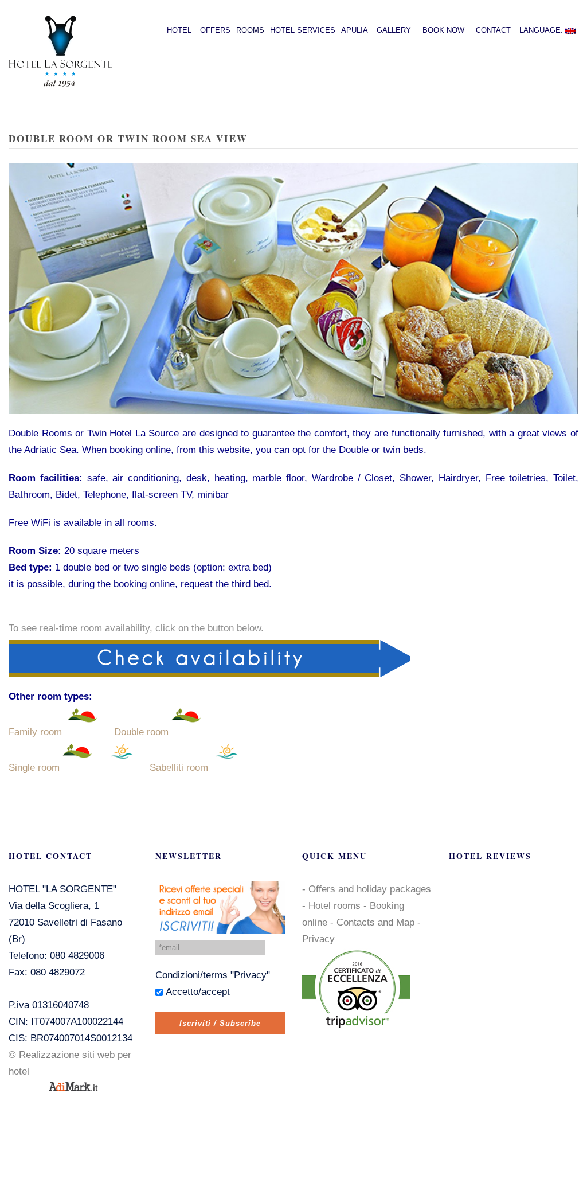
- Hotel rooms (331, 905)
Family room (35, 732)
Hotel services (302, 30)
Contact (493, 30)
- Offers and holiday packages (366, 889)
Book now (443, 30)
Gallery (394, 30)
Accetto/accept (198, 991)
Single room (34, 767)
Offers (215, 30)
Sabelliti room (179, 767)
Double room (141, 732)
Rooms (250, 30)
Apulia (354, 30)
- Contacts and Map (372, 922)
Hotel (179, 30)
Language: (542, 30)
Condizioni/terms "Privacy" (212, 975)
